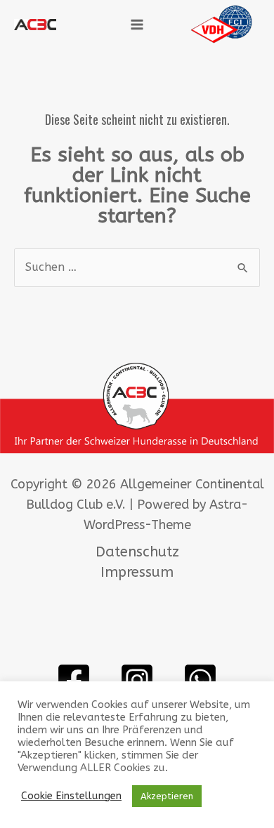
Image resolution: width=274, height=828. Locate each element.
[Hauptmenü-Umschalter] (137, 24)
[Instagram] (137, 679)
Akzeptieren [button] (167, 796)
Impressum (137, 572)
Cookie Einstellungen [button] (71, 796)
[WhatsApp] (200, 679)
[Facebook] (73, 679)
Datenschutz (137, 552)
